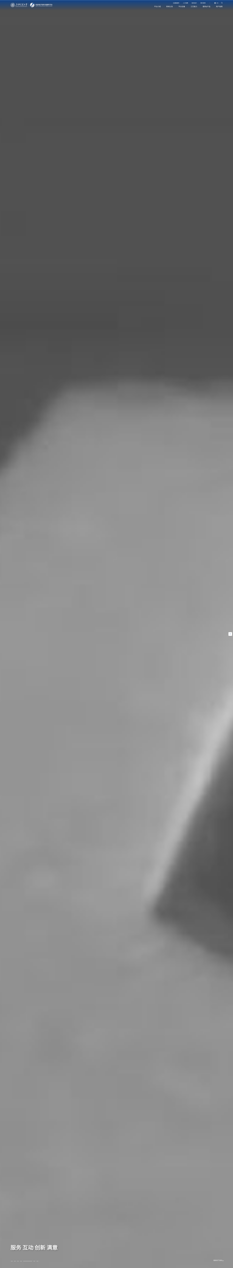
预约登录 (203, 3)
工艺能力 (194, 6)
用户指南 (219, 6)
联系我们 (194, 3)
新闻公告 (169, 6)
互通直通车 (176, 3)
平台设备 (181, 6)
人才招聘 (185, 3)
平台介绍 (157, 6)
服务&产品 (206, 6)
